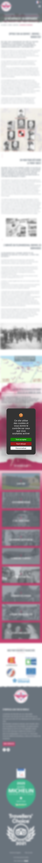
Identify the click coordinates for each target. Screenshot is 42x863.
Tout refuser (21, 444)
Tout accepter (21, 439)
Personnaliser (21, 448)
